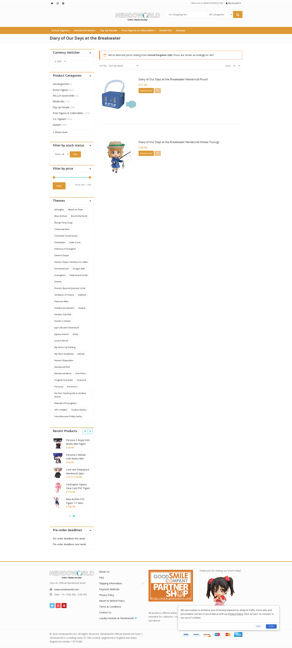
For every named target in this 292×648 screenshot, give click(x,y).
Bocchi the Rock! (79, 215)
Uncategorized (61, 84)
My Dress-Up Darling (64, 347)
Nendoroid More (62, 373)
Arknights (59, 209)
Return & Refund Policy (112, 600)
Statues (180, 30)
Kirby (75, 334)
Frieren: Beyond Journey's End (69, 288)
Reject (258, 626)
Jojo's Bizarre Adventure (66, 327)
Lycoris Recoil (61, 340)
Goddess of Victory (64, 294)
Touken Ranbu (78, 409)
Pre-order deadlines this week (69, 538)
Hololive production (64, 307)
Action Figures (60, 30)
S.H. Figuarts (59, 119)
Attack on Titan (75, 209)
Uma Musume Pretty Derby (68, 416)
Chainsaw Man (62, 229)
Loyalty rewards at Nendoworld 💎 (118, 618)
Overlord (81, 379)
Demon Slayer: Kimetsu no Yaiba (71, 261)
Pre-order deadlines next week (69, 544)
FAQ (101, 577)
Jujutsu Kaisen (61, 334)
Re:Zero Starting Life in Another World (70, 395)
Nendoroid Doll (62, 366)
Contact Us (105, 612)
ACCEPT (271, 626)
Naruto (81, 353)
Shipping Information (110, 583)
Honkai (82, 307)
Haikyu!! (82, 294)
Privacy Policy (106, 595)
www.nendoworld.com (66, 589)
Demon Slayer (61, 255)
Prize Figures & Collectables (137, 30)
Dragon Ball (79, 268)
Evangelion (60, 275)
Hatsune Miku (61, 301)
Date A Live (75, 242)
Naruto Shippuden (63, 360)
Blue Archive (60, 215)
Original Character (63, 379)
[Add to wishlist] (157, 90)
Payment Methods (109, 589)
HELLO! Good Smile (63, 95)
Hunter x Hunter (62, 320)
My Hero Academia (64, 353)
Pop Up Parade (108, 30)
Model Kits (165, 30)
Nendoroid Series (84, 30)
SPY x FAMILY (60, 409)
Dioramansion (61, 268)
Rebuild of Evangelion (65, 403)
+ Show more (60, 132)
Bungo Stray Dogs (63, 222)
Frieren (58, 281)
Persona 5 (72, 386)
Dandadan (59, 242)
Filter (75, 154)
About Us (104, 571)
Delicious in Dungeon (65, 248)
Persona (58, 386)
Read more (146, 90)
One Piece (80, 373)
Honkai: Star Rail (62, 314)
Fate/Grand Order (79, 275)
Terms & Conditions (110, 606)
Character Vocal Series (66, 235)
